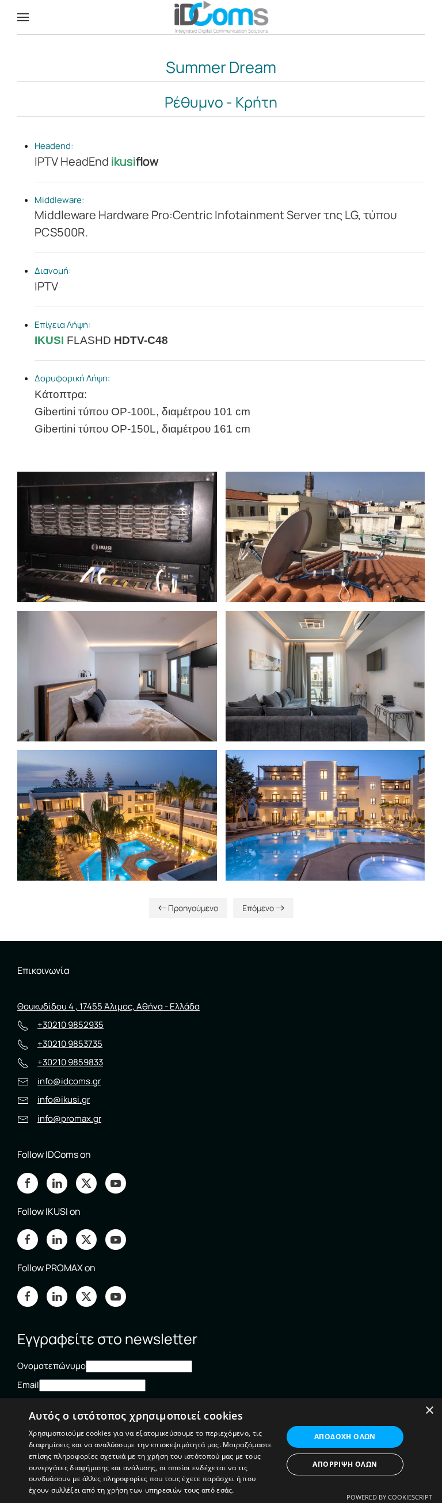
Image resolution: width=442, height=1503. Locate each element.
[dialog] (221, 1450)
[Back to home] (221, 17)
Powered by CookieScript (389, 1497)
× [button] (429, 1410)
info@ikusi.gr (63, 1099)
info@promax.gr (69, 1118)
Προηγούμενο (193, 907)
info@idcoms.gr (69, 1081)
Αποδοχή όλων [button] (345, 1436)
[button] (23, 17)
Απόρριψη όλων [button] (345, 1464)
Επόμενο (258, 907)
